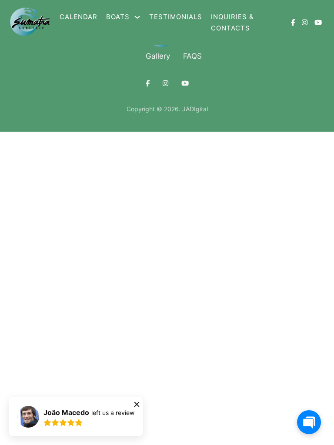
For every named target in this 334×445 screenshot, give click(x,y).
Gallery (158, 56)
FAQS (192, 56)
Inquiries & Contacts (232, 22)
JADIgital (195, 109)
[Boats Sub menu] (137, 17)
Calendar (78, 17)
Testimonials (175, 17)
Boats (118, 17)
